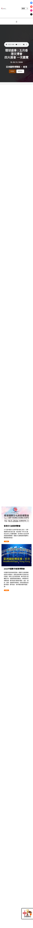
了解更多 (6, 541)
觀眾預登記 (20, 71)
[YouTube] (31, 7)
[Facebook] (31, 3)
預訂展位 (12, 71)
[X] (31, 14)
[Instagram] (31, 10)
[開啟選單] (16, 22)
